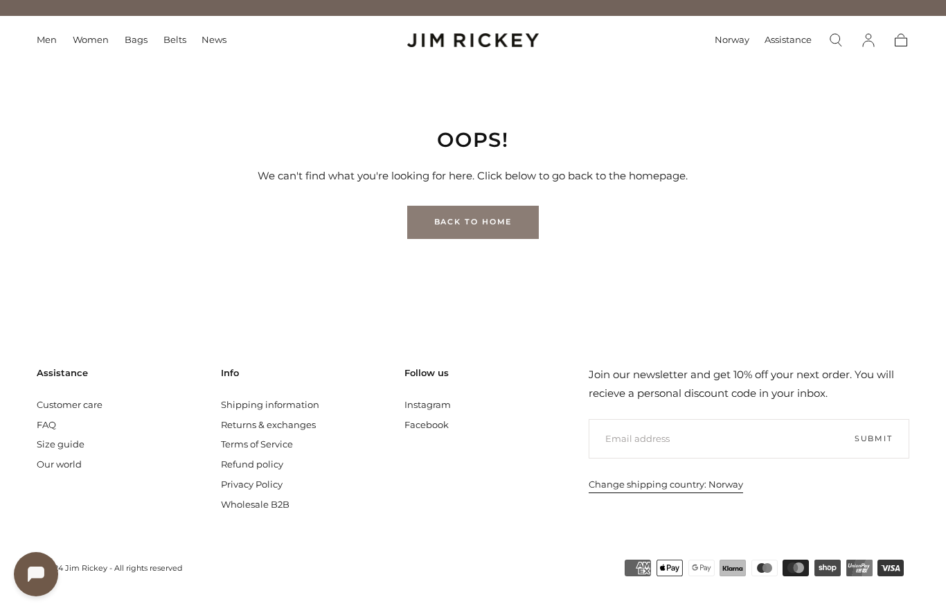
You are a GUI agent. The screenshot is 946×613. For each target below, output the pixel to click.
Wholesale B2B (255, 504)
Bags (136, 40)
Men (47, 40)
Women (91, 40)
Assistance (788, 40)
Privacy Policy (252, 484)
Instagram (427, 404)
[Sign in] (868, 40)
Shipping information (270, 404)
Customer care (69, 404)
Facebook (426, 424)
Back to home (473, 221)
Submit (874, 438)
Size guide (60, 444)
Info (230, 372)
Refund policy (252, 464)
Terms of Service (257, 444)
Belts (174, 40)
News (214, 40)
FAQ (46, 424)
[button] (732, 42)
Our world (59, 464)
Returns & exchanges (268, 424)
